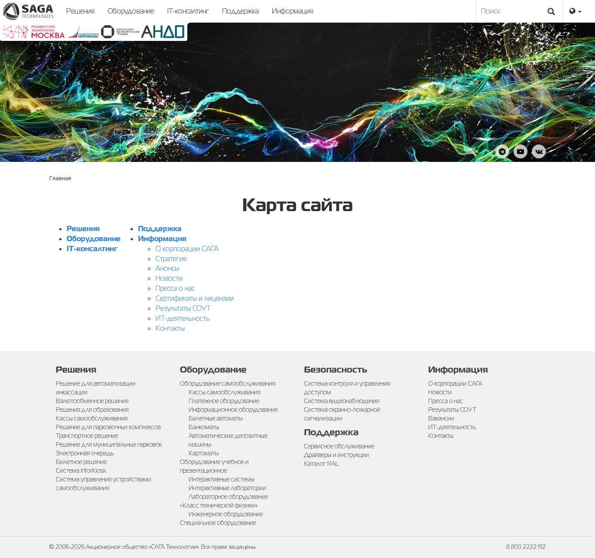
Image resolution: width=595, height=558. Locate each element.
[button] (575, 11)
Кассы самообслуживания (92, 418)
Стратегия (171, 258)
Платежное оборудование (224, 401)
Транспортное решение (87, 436)
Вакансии (441, 418)
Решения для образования (92, 409)
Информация (292, 11)
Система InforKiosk (81, 470)
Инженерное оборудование (226, 514)
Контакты (170, 328)
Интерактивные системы (221, 479)
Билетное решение (81, 462)
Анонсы (167, 268)
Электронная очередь (85, 453)
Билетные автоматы (216, 418)
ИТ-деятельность (183, 318)
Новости (169, 278)
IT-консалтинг (188, 11)
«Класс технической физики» (219, 505)
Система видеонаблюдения (341, 401)
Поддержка (240, 11)
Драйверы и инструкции (336, 455)
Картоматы (204, 453)
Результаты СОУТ (183, 308)
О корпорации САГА (187, 248)
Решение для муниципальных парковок (109, 444)
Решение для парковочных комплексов (108, 427)
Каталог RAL (321, 463)
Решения (80, 11)
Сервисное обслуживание (339, 446)
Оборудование (131, 11)
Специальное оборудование (218, 523)
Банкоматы (204, 427)
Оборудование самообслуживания (227, 383)
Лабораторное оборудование (228, 497)
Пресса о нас (175, 288)
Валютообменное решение (92, 401)
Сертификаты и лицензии (195, 298)
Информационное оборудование (233, 409)
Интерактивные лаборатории (227, 488)
